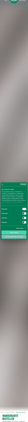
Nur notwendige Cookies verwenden (14, 236)
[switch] (24, 213)
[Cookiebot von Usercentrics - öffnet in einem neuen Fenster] (20, 184)
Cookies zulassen (14, 232)
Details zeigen (19, 228)
